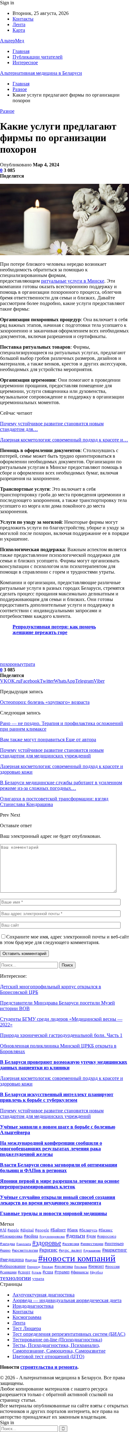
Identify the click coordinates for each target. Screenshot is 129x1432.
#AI (3, 1230)
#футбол (96, 1272)
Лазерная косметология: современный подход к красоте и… (64, 439)
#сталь (36, 1272)
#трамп (62, 1271)
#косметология (25, 1250)
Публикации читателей (38, 57)
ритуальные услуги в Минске (72, 281)
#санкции (8, 1272)
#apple (13, 1230)
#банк (72, 1229)
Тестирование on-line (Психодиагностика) (57, 1339)
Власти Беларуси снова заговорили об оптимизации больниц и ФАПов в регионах (58, 1167)
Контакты (23, 18)
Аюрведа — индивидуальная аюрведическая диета (67, 1300)
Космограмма (27, 1317)
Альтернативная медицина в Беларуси (41, 73)
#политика (63, 1266)
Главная (21, 51)
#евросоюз (106, 1236)
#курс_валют (70, 1250)
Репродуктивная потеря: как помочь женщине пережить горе (54, 629)
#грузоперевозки (52, 1236)
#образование (13, 1266)
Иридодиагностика (33, 1306)
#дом (91, 1236)
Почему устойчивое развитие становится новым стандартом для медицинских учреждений (52, 1113)
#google (42, 1230)
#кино (5, 1250)
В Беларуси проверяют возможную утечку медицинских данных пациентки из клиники (63, 1064)
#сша (48, 1271)
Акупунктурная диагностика (44, 1294)
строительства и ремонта (48, 1367)
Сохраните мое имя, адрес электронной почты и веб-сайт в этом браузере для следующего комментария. (64, 939)
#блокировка (11, 1236)
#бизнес (106, 1230)
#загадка (7, 1244)
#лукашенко (92, 1250)
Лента (19, 24)
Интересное (25, 62)
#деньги (75, 1236)
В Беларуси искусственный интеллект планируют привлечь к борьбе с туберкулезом (56, 1097)
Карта (19, 30)
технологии (15, 1278)
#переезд (33, 1266)
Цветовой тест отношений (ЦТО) (48, 1356)
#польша (80, 1266)
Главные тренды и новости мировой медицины (53, 1213)
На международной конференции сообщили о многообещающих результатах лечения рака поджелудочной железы (51, 1148)
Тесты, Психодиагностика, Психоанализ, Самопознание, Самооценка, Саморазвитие (59, 1348)
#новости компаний (77, 1258)
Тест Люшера (27, 1328)
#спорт (24, 1272)
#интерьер (114, 1243)
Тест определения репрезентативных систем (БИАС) (69, 1334)
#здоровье (46, 1243)
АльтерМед (12, 40)
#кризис (48, 1250)
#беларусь (88, 1230)
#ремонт (96, 1266)
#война (31, 1236)
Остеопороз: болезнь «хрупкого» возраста (45, 702)
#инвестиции (91, 1244)
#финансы (80, 1272)
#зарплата (23, 1244)
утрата (28, 664)
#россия (112, 1266)
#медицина (12, 1260)
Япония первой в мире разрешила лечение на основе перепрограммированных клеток (59, 1183)
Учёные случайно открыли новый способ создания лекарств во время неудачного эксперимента (57, 1200)
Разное (7, 111)
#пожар (47, 1266)
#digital (27, 1230)
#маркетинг (114, 1250)
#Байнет (58, 1229)
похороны (10, 664)
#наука (31, 1260)
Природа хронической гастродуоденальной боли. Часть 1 (61, 1035)
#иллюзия (70, 1244)
